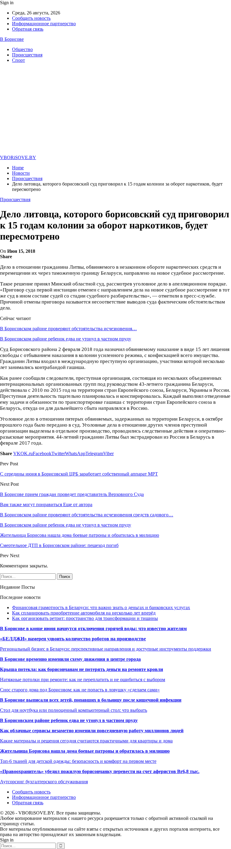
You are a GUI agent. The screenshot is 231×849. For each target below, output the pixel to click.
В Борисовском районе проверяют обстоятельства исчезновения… (68, 328)
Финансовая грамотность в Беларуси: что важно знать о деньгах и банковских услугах (101, 607)
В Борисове (12, 39)
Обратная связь (27, 29)
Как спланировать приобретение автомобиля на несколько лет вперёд (84, 612)
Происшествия (27, 54)
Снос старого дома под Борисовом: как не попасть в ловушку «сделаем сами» (80, 689)
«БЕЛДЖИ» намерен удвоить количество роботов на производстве (73, 638)
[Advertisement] (115, 110)
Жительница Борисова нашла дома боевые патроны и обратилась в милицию (85, 751)
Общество (22, 49)
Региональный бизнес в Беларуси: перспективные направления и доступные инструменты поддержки (105, 648)
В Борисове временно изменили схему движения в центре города (70, 659)
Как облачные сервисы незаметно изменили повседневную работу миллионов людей (91, 730)
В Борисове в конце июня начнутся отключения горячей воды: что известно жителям (93, 628)
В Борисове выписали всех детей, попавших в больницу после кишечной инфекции (90, 699)
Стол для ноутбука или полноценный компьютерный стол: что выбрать (73, 710)
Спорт (18, 60)
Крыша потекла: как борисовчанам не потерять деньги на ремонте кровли (81, 669)
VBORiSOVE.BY (18, 157)
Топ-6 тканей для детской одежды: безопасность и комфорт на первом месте (78, 761)
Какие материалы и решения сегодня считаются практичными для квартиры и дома (86, 740)
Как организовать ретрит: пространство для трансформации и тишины (85, 618)
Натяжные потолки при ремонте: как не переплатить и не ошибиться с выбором (82, 679)
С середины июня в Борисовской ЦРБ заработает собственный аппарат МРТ (79, 473)
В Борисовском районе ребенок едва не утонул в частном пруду (65, 338)
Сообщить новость (31, 18)
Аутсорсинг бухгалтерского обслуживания (44, 781)
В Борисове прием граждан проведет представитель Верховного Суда (72, 494)
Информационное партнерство (44, 23)
